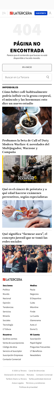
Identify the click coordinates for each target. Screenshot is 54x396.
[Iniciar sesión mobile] (50, 13)
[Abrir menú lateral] (4, 13)
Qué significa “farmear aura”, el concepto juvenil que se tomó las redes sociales (24, 237)
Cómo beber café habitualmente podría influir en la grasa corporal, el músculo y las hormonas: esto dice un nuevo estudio (26, 98)
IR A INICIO (27, 67)
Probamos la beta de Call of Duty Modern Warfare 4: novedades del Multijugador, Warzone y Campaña (25, 146)
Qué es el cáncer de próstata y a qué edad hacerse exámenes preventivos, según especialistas (25, 193)
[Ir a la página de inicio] (21, 13)
